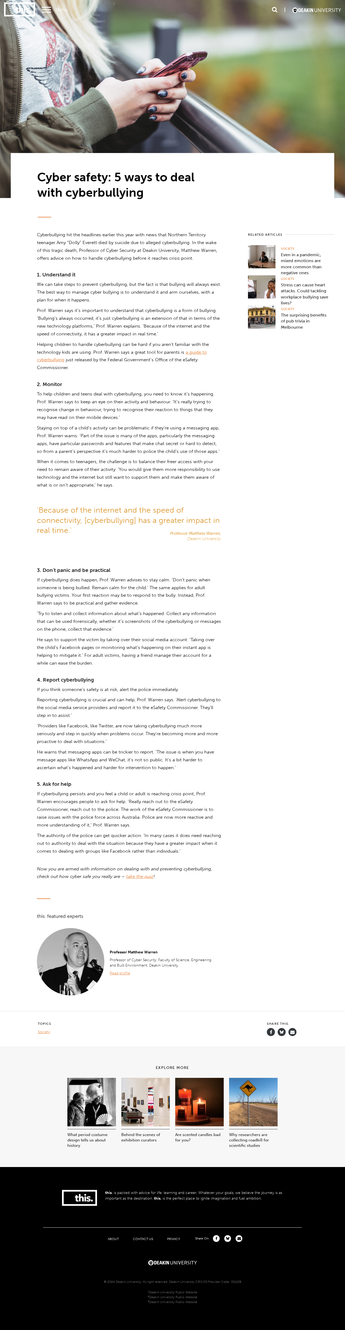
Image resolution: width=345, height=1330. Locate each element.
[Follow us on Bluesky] (282, 1034)
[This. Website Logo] (19, 9)
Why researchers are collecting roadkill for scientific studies (249, 1140)
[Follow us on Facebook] (271, 1032)
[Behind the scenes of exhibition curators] (145, 1124)
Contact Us (143, 1239)
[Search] (274, 9)
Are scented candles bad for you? (197, 1137)
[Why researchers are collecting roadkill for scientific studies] (253, 1124)
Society (287, 249)
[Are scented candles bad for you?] (199, 1124)
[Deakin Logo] (316, 10)
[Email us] (292, 1032)
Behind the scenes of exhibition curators (140, 1137)
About (113, 1239)
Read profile (120, 973)
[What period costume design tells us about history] (91, 1124)
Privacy (173, 1239)
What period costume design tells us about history (87, 1140)
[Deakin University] (172, 1262)
